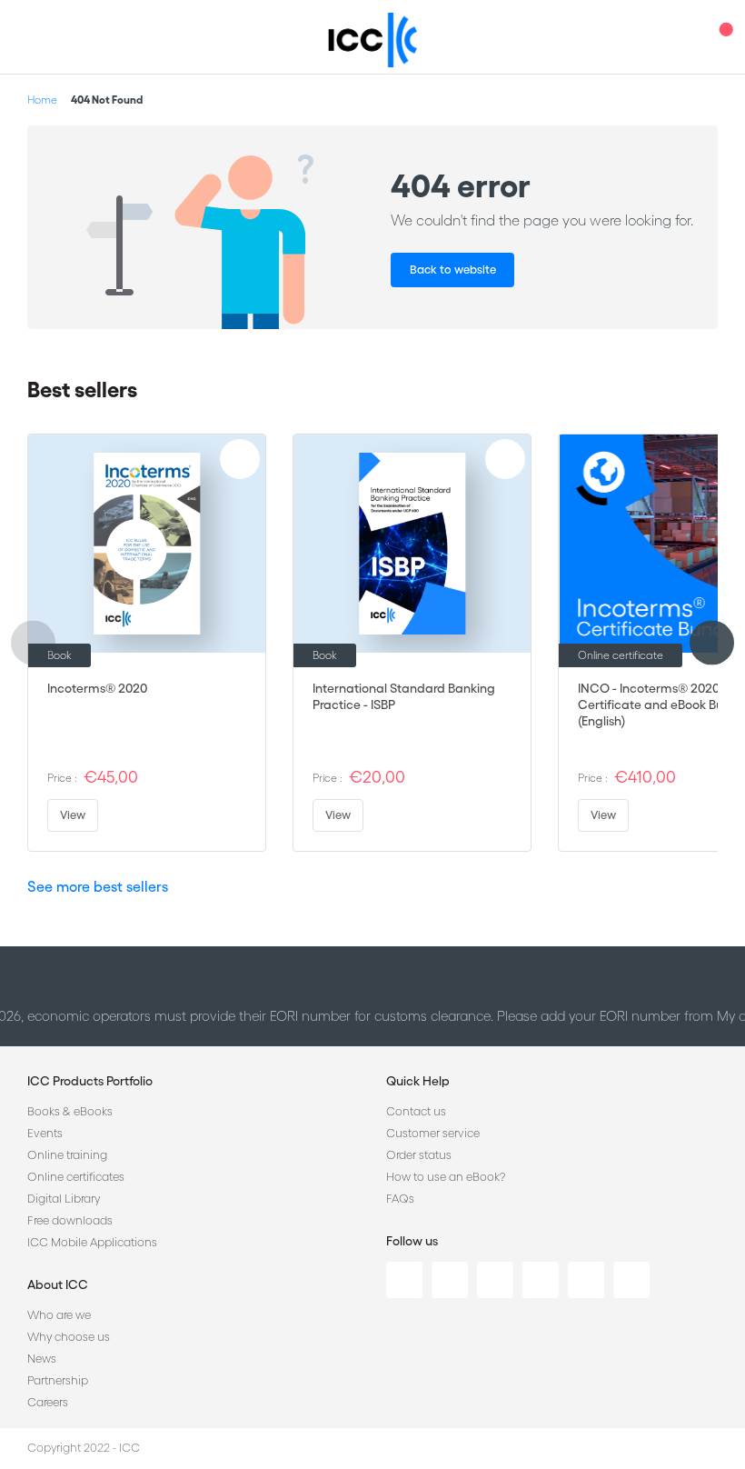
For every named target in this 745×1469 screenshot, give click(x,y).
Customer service (433, 1133)
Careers (47, 1402)
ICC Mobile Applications (92, 1242)
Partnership (57, 1380)
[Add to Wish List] (240, 459)
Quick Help (418, 1081)
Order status (419, 1155)
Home (42, 99)
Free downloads (70, 1220)
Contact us (416, 1111)
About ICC (57, 1284)
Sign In (686, 37)
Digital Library (63, 1198)
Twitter (450, 1280)
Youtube (586, 1280)
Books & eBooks (70, 1111)
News (41, 1358)
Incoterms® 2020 (97, 688)
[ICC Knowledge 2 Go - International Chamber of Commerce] (373, 40)
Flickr (631, 1280)
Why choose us (68, 1337)
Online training (67, 1155)
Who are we (59, 1315)
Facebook (495, 1280)
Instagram (540, 1280)
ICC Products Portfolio (90, 1081)
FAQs (400, 1198)
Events (45, 1133)
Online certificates (75, 1177)
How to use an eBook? (445, 1177)
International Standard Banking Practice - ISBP (404, 696)
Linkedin (404, 1280)
